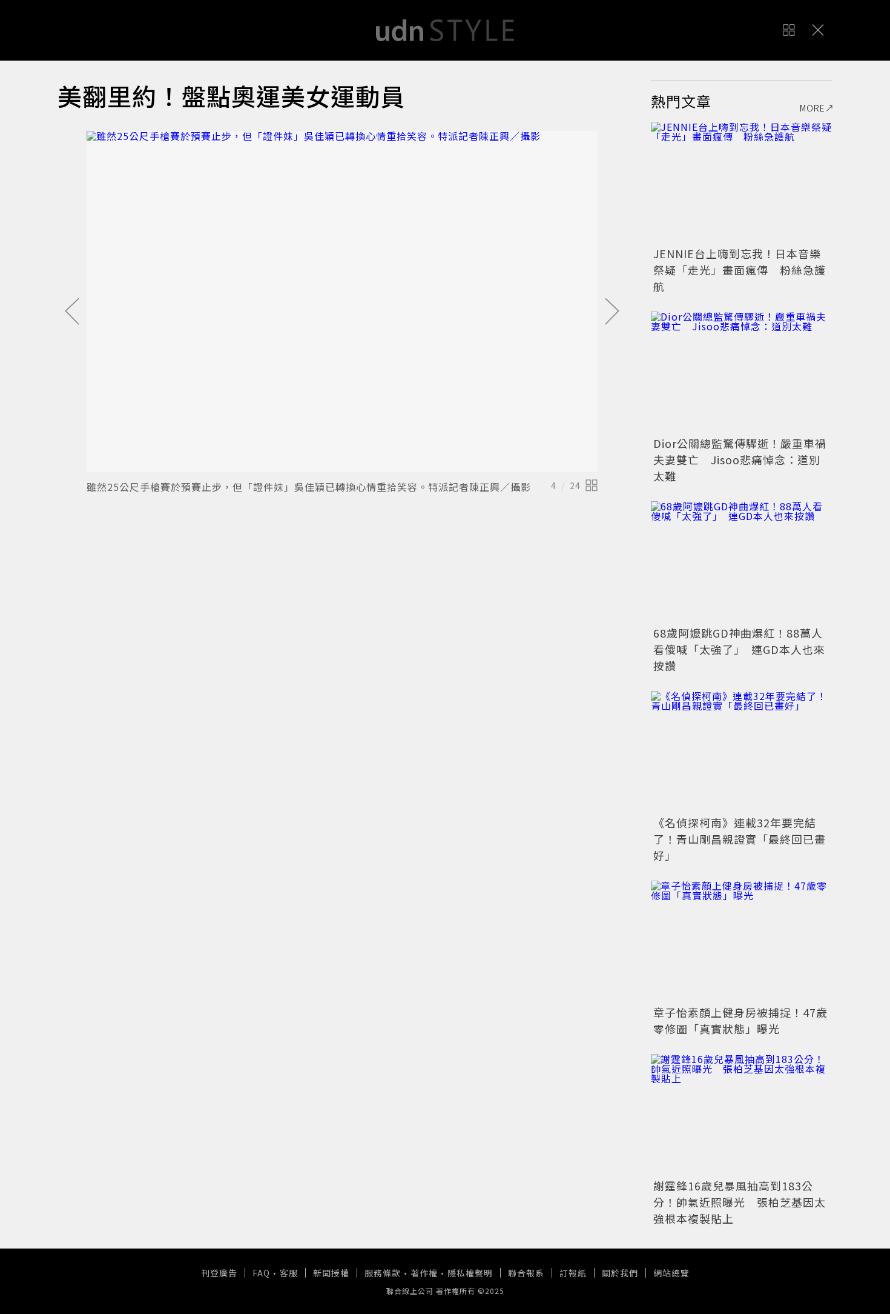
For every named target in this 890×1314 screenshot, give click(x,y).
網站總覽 (671, 1273)
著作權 (424, 1273)
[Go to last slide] (72, 312)
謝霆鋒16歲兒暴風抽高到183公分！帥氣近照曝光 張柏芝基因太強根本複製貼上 (739, 1202)
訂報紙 (573, 1273)
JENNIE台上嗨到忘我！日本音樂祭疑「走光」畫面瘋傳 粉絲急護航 (739, 269)
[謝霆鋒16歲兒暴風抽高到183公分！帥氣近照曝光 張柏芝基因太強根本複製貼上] (741, 1114)
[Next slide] (612, 312)
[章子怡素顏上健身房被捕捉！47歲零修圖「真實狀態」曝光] (741, 941)
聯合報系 (526, 1273)
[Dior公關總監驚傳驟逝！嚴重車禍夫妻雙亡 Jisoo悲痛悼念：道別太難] (741, 372)
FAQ (261, 1273)
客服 (289, 1273)
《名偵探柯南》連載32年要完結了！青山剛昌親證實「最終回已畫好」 (739, 839)
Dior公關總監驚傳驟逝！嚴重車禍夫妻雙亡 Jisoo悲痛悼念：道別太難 (739, 459)
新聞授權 (331, 1273)
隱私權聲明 (470, 1273)
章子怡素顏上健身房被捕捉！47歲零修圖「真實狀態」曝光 (740, 1020)
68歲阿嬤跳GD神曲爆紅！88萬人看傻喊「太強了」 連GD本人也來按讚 (739, 649)
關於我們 (620, 1273)
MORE (812, 108)
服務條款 (382, 1273)
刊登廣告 (219, 1273)
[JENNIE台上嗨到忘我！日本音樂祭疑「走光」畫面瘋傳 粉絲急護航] (741, 182)
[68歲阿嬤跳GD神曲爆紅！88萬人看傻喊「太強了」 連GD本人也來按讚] (741, 561)
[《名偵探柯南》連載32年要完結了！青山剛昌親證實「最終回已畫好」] (741, 751)
